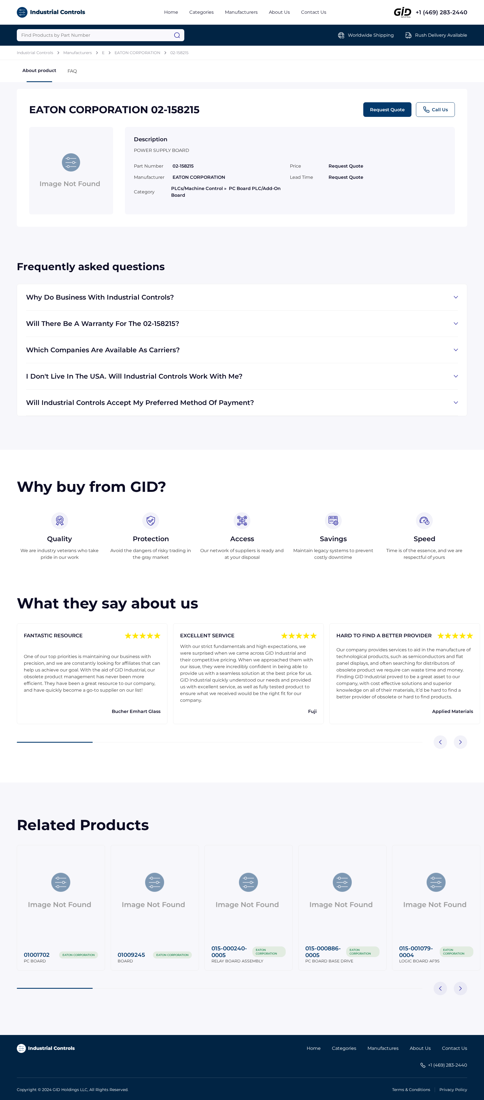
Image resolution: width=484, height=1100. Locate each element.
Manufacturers (241, 12)
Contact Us (313, 12)
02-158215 (179, 52)
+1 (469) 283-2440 (441, 12)
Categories (201, 12)
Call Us (440, 109)
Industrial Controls (35, 52)
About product (39, 70)
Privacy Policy (453, 1089)
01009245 (131, 954)
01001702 (37, 954)
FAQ (72, 71)
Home (171, 12)
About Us (279, 12)
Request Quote (387, 109)
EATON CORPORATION (137, 52)
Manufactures (383, 1048)
